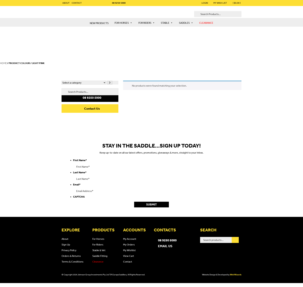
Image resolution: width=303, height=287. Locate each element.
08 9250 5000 (167, 240)
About (66, 2)
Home (3, 63)
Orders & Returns (71, 255)
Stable (165, 22)
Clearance (206, 22)
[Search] (235, 240)
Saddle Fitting (99, 255)
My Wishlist (129, 250)
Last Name (79, 172)
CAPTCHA (79, 196)
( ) (236, 2)
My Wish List (220, 2)
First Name (80, 160)
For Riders (144, 22)
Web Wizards (235, 274)
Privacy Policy (69, 250)
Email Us (165, 246)
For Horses (122, 22)
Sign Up (66, 244)
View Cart (128, 255)
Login (205, 2)
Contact (77, 2)
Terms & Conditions (72, 261)
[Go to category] (110, 83)
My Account (129, 238)
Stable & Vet (98, 250)
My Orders (129, 244)
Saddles (184, 22)
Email (76, 184)
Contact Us (92, 108)
